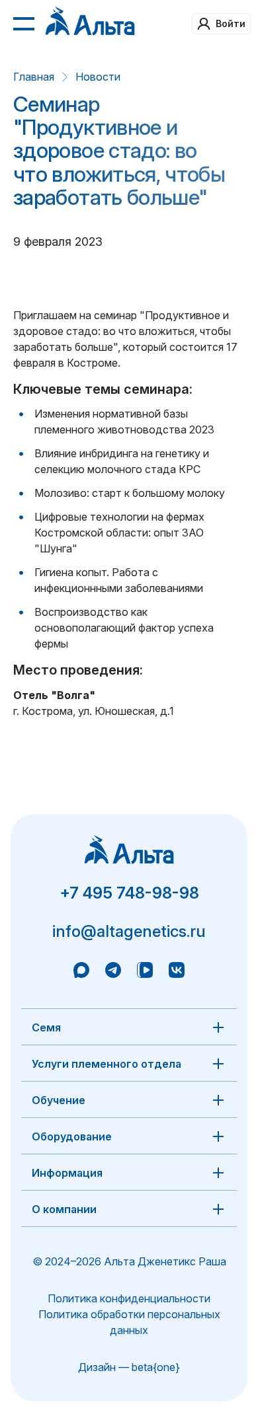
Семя (46, 1027)
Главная (33, 76)
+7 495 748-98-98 (129, 893)
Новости (97, 76)
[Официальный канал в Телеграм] (113, 972)
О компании (64, 1209)
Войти (230, 23)
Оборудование (72, 1136)
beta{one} (156, 1367)
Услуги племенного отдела (106, 1063)
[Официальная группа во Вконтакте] (177, 972)
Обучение (58, 1100)
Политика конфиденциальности (129, 1298)
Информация (67, 1172)
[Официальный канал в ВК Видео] (145, 972)
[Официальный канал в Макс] (81, 972)
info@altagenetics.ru (129, 931)
